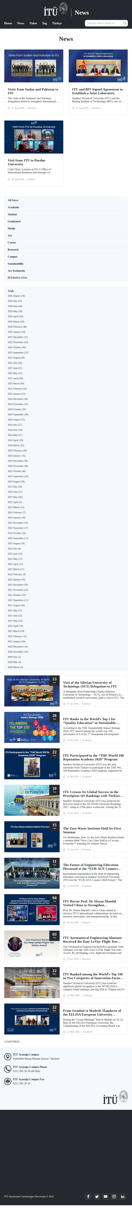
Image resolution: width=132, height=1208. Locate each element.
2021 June (15, 615)
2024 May (15, 435)
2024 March (16, 445)
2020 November (18, 652)
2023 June (15, 492)
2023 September (18, 476)
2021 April (15, 626)
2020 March (15, 667)
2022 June (15, 553)
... (20, 1041)
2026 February (17, 327)
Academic (13, 207)
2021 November (18, 590)
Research (13, 249)
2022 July (14, 548)
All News (13, 200)
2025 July (15, 363)
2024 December (18, 399)
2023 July (15, 486)
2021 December (18, 584)
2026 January (16, 332)
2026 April (15, 316)
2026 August (16, 296)
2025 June (15, 368)
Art (10, 235)
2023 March (16, 507)
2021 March (16, 631)
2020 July (14, 657)
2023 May (15, 497)
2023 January (16, 517)
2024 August (16, 419)
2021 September (18, 600)
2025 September (18, 352)
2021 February (17, 636)
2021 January (16, 641)
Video (33, 23)
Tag (44, 23)
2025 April (15, 378)
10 (17, 1041)
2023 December (18, 461)
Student (12, 214)
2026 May (15, 311)
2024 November (18, 404)
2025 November (18, 342)
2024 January (16, 455)
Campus (13, 256)
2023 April (15, 502)
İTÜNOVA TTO (17, 277)
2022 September (18, 538)
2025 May (15, 373)
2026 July (15, 301)
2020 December (18, 646)
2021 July (15, 610)
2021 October (17, 595)
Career (12, 242)
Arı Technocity (16, 270)
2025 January (16, 394)
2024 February (17, 450)
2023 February (17, 512)
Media (11, 228)
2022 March (16, 569)
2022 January (16, 579)
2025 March (16, 383)
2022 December (18, 523)
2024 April (15, 440)
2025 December (18, 337)
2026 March (16, 321)
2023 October (17, 471)
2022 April (15, 564)
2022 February (17, 574)
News (20, 23)
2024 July (15, 425)
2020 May (14, 662)
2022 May (15, 559)
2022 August (16, 543)
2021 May (15, 621)
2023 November (18, 466)
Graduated (14, 221)
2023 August (16, 481)
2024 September (18, 414)
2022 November (18, 528)
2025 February (17, 388)
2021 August (16, 605)
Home (8, 23)
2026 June (15, 306)
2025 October (17, 347)
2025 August (16, 357)
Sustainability (16, 263)
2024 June (15, 430)
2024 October (17, 409)
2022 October (17, 533)
